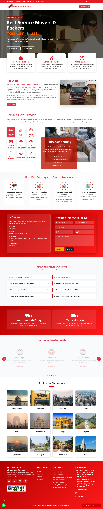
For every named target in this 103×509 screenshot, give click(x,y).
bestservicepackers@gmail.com (16, 1)
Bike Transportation (58, 482)
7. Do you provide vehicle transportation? (22, 296)
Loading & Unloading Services (62, 485)
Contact (39, 476)
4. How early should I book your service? (67, 283)
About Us (29, 48)
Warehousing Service (59, 487)
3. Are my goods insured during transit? (21, 283)
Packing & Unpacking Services (62, 477)
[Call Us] (4, 500)
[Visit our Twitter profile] (86, 1)
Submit (58, 249)
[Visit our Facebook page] (82, 1)
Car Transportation (58, 480)
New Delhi (42, 1)
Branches (40, 479)
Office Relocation (57, 474)
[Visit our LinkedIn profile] (94, 1)
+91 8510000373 (32, 1)
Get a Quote (14, 48)
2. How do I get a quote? (62, 277)
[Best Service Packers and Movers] (16, 488)
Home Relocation (57, 472)
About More (11, 104)
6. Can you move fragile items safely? (66, 290)
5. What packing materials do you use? (21, 290)
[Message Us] (4, 505)
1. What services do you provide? (19, 277)
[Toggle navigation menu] (93, 6)
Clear (69, 249)
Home (39, 471)
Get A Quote (83, 6)
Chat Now (12, 246)
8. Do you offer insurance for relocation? (67, 296)
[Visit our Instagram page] (90, 1)
